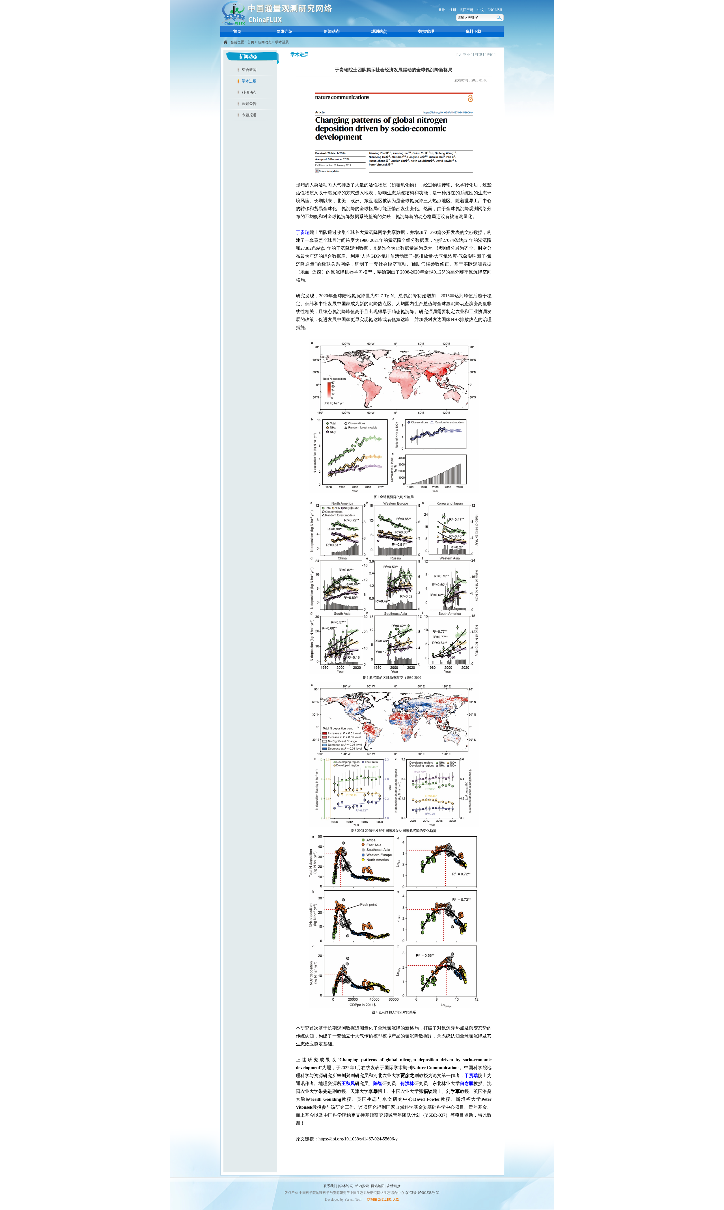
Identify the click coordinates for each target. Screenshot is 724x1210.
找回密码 (466, 10)
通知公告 (249, 104)
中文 (480, 10)
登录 (441, 10)
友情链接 (393, 1186)
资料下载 (473, 31)
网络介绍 (284, 31)
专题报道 (249, 115)
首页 (237, 31)
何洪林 (407, 1083)
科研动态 (249, 92)
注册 (452, 10)
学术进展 (282, 42)
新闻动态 (332, 31)
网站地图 (378, 1186)
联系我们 (330, 1186)
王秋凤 (348, 1083)
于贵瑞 (302, 232)
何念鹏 (466, 1083)
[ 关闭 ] (490, 55)
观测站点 (379, 31)
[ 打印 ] (478, 55)
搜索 (500, 17)
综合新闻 (249, 70)
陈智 (377, 1083)
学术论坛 (346, 1186)
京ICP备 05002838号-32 (422, 1193)
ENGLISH (495, 10)
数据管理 (426, 31)
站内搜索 (362, 1186)
